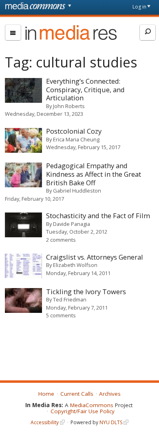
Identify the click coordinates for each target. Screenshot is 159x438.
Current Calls (76, 393)
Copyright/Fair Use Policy (83, 411)
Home (46, 393)
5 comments (61, 315)
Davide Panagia (71, 224)
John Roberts (69, 106)
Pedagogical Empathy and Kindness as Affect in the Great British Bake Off (93, 174)
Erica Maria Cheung (76, 139)
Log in (139, 6)
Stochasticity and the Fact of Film (98, 215)
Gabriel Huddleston (77, 190)
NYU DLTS (110, 422)
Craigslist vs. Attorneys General (94, 257)
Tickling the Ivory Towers (86, 291)
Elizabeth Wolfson (75, 265)
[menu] (13, 32)
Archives (110, 393)
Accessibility (45, 422)
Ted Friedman (69, 299)
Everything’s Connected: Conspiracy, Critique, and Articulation (85, 89)
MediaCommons (91, 405)
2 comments (61, 239)
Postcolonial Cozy (74, 131)
